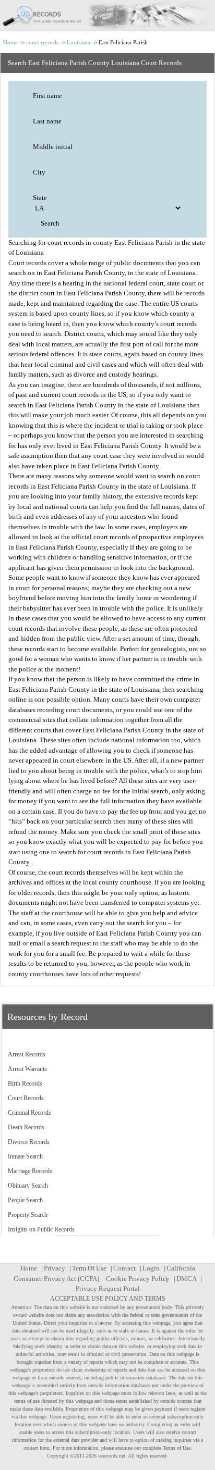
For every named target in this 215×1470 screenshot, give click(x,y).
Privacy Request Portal (108, 1288)
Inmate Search (25, 1156)
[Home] (107, 15)
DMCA (186, 1278)
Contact (124, 1268)
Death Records (26, 1127)
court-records (42, 42)
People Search (25, 1200)
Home (10, 42)
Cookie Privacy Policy (138, 1278)
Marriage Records (30, 1171)
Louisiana (78, 42)
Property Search (27, 1214)
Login (151, 1268)
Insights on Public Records (41, 1229)
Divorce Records (29, 1141)
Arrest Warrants (27, 1069)
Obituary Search (28, 1185)
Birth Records (25, 1083)
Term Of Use (89, 1268)
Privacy (54, 1268)
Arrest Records (26, 1054)
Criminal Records (29, 1112)
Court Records (26, 1098)
